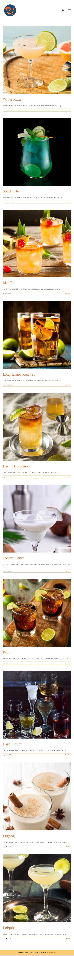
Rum (7, 652)
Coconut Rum (13, 558)
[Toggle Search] (63, 10)
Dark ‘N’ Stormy (15, 466)
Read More (67, 110)
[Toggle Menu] (69, 10)
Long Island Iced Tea (19, 374)
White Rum (12, 99)
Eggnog (9, 836)
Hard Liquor (12, 744)
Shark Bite (11, 191)
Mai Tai (8, 283)
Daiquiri (9, 928)
